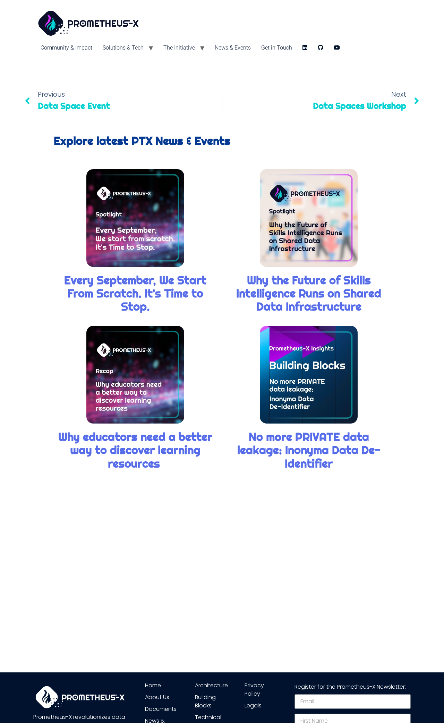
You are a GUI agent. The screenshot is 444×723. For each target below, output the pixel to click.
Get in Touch (276, 47)
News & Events (233, 47)
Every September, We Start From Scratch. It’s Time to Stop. (135, 293)
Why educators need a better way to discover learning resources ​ (135, 450)
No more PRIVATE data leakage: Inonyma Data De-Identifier (309, 450)
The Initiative (179, 47)
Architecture (211, 685)
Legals (253, 705)
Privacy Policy (254, 689)
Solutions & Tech (123, 47)
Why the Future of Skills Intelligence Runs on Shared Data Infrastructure (308, 293)
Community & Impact (66, 47)
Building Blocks (205, 701)
